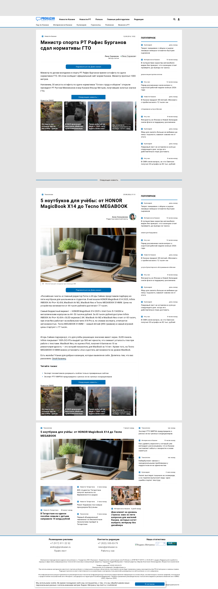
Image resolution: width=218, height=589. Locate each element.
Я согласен (150, 584)
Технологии (49, 194)
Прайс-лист (60, 550)
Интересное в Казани (152, 59)
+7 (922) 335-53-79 (108, 543)
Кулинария (148, 45)
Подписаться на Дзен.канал (88, 67)
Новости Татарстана (50, 510)
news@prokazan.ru (107, 547)
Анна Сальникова (120, 217)
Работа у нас (108, 550)
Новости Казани (50, 36)
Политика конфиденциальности (167, 585)
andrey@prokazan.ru (60, 547)
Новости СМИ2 (47, 100)
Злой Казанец (59, 358)
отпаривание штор (148, 109)
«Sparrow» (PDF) (111, 578)
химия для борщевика (149, 233)
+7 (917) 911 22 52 (60, 543)
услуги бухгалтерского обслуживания (154, 267)
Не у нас (147, 82)
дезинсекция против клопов (151, 74)
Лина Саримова (112, 56)
